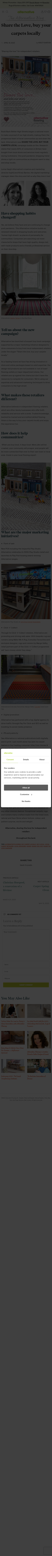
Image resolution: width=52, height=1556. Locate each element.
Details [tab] (26, 760)
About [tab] (42, 760)
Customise (24, 794)
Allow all (26, 788)
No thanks (26, 801)
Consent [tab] (10, 760)
